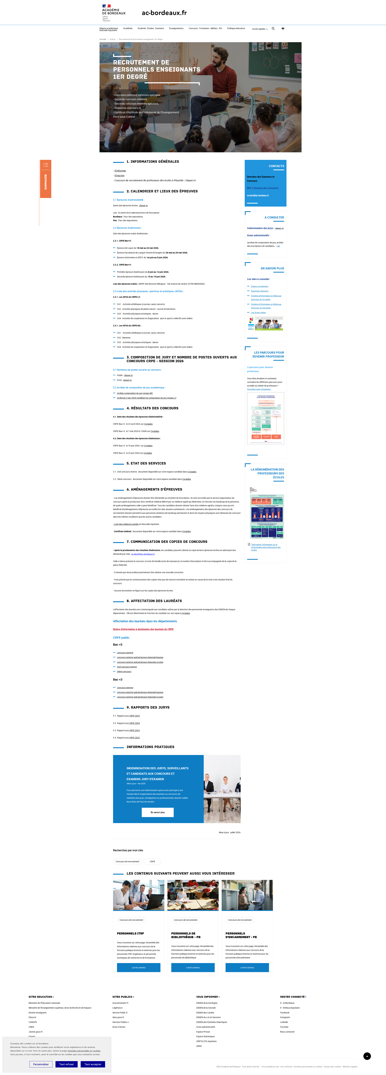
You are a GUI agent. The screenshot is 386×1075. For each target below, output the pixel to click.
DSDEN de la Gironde (206, 1007)
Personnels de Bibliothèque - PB (186, 935)
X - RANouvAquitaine (290, 1007)
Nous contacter (287, 1031)
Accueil (103, 39)
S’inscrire (119, 175)
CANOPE (33, 1022)
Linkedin (284, 1022)
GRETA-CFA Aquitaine (206, 1041)
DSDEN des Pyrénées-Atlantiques (211, 1022)
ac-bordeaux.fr (164, 12)
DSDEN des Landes (205, 1012)
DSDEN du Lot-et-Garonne (208, 1017)
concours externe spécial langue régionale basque (140, 657)
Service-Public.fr (120, 1012)
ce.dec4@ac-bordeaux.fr (258, 195)
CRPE (152, 861)
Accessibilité (283, 28)
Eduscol (32, 1017)
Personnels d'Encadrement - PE (241, 935)
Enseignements (176, 28)
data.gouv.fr (118, 1017)
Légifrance (117, 1007)
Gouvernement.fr (120, 1002)
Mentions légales (350, 1066)
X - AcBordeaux (287, 1002)
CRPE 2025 (134, 715)
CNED (31, 1026)
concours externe (125, 652)
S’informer (120, 170)
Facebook (284, 1012)
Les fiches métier (258, 312)
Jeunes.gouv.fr (36, 1031)
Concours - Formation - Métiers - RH (205, 28)
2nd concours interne (127, 666)
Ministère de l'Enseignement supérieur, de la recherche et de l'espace (60, 1007)
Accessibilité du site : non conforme (277, 1066)
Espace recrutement (259, 286)
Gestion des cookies (332, 1066)
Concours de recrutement (127, 861)
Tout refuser (66, 1064)
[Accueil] (115, 13)
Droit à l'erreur (118, 1026)
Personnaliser (41, 1064)
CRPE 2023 (134, 730)
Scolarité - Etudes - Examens (151, 28)
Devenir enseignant (37, 1012)
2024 (134, 723)
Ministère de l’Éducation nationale (44, 1002)
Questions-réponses (259, 291)
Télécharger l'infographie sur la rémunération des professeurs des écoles (266, 547)
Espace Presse (203, 1031)
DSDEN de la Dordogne (206, 1002)
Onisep (32, 1036)
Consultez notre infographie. (259, 389)
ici (279, 246)
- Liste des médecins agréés (126, 524)
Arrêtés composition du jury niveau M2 (135, 393)
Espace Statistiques (205, 1036)
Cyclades (148, 423)
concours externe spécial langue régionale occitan (140, 662)
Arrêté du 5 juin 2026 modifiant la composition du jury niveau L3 (146, 397)
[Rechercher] (273, 29)
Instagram (285, 1017)
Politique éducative (236, 28)
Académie (127, 28)
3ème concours (124, 671)
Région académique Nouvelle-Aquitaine (109, 29)
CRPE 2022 (134, 737)
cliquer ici (143, 205)
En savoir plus (158, 812)
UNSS (199, 1046)
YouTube (284, 1026)
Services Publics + (120, 1022)
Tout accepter (92, 1064)
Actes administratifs (205, 1026)
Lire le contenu (139, 967)
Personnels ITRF (130, 933)
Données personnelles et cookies (84, 1050)
